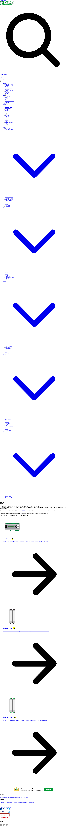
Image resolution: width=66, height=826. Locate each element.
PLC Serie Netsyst (9, 86)
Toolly (6, 91)
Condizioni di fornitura (9, 101)
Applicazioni (7, 118)
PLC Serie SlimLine (9, 84)
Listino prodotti (11, 797)
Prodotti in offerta (18, 797)
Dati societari (8, 99)
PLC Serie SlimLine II (9, 85)
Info (4, 95)
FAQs (6, 97)
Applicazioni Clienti (9, 129)
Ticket (6, 110)
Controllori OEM (8, 88)
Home (1, 500)
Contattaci (5, 103)
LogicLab (7, 89)
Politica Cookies (10, 802)
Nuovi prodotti (8, 125)
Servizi (6, 120)
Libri (6, 121)
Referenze (7, 102)
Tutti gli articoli (8, 128)
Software (7, 117)
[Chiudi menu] (0, 81)
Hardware (7, 116)
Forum (6, 109)
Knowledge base (8, 107)
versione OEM (21, 510)
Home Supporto (8, 105)
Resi (6, 111)
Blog (4, 127)
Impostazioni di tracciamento (28, 802)
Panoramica (5, 83)
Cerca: (1, 5)
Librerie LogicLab (9, 90)
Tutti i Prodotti (8, 115)
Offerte (6, 124)
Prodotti (4, 114)
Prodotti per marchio (9, 122)
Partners (6, 98)
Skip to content (3, 0)
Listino (6, 123)
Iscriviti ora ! (48, 789)
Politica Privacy (3, 802)
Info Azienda (7, 96)
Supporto (5, 104)
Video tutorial (8, 108)
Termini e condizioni (18, 802)
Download (7, 112)
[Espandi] (8, 83)
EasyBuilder (7, 92)
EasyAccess (7, 93)
